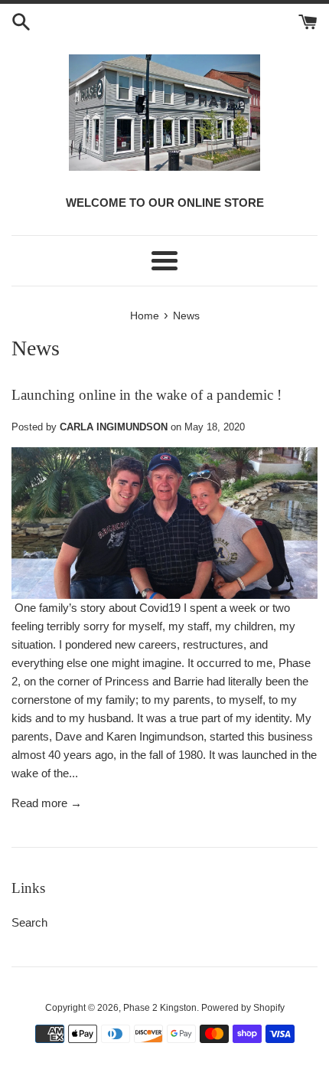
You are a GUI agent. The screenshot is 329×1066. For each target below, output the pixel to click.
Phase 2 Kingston (160, 1007)
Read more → (46, 802)
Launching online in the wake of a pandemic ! (146, 395)
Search (29, 922)
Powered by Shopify (243, 1007)
